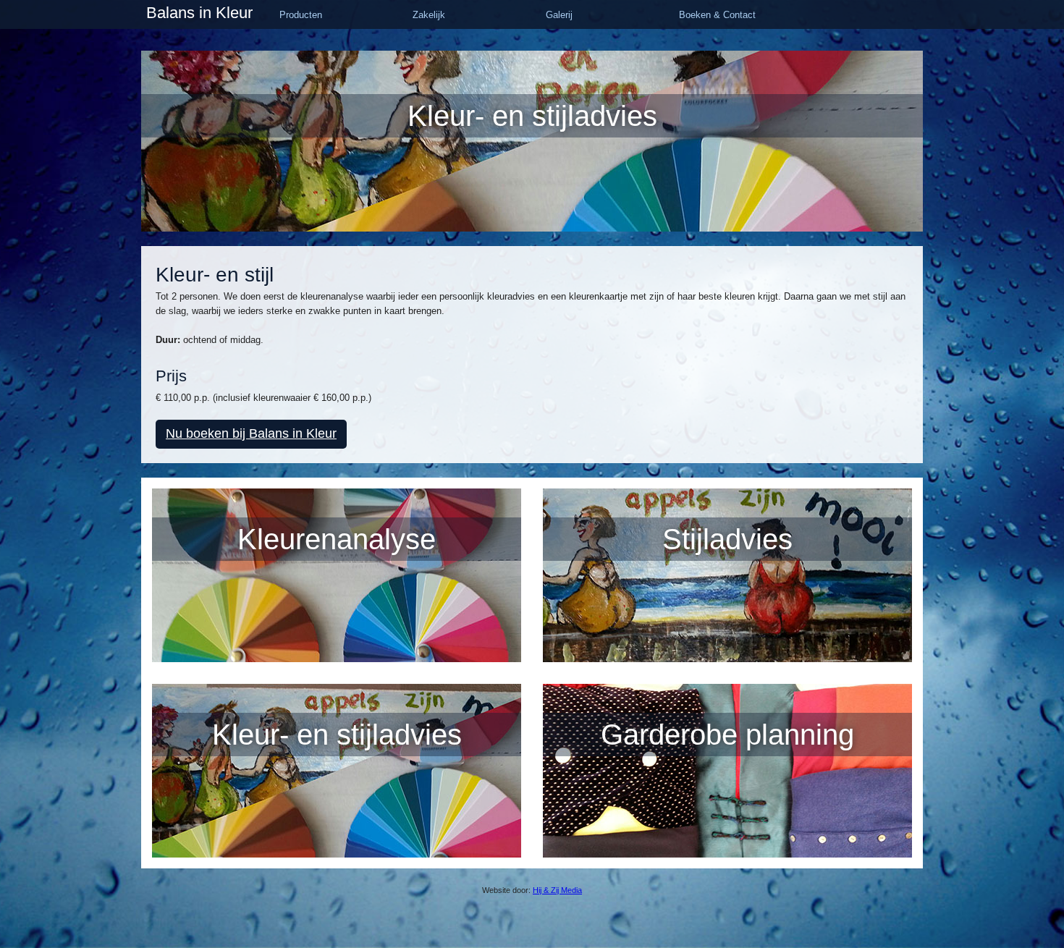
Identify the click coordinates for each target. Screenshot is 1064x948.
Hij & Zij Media (557, 890)
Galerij (559, 14)
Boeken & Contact (717, 14)
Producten (300, 14)
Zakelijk (429, 14)
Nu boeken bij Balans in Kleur (251, 433)
